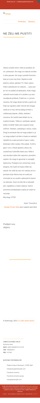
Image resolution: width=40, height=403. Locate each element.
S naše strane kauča (26, 321)
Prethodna (22, 22)
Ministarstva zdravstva (32, 386)
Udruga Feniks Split (11, 207)
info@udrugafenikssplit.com (25, 1)
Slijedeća (31, 22)
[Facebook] (25, 224)
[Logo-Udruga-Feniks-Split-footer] (7, 324)
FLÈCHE (35, 394)
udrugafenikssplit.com (14, 379)
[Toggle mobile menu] (36, 14)
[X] (30, 224)
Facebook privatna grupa (15, 376)
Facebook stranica (13, 372)
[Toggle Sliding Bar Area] (38, 2)
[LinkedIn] (35, 224)
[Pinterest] (25, 228)
